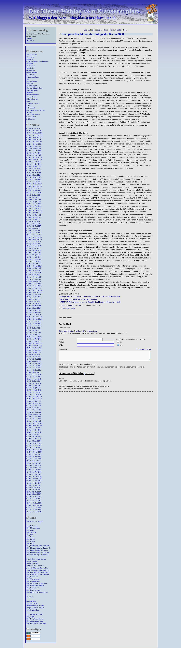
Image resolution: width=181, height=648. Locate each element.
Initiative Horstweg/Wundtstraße (37, 554)
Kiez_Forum (30, 539)
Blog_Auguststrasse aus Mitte (36, 583)
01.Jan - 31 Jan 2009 (33, 447)
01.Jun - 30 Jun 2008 (33, 463)
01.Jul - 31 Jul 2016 (33, 248)
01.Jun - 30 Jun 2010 (33, 410)
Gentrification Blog (32, 610)
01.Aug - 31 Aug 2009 (33, 432)
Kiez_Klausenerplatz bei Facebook (38, 548)
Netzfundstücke (31, 97)
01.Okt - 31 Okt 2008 (33, 454)
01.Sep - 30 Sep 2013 (33, 323)
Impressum (30, 40)
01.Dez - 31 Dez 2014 (34, 290)
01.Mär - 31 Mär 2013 (33, 337)
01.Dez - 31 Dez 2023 (34, 133)
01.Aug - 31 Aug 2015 (33, 272)
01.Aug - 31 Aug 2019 (33, 166)
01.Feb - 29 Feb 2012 (33, 366)
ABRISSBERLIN (31, 603)
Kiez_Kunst (30, 543)
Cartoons (29, 59)
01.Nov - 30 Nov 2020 (34, 144)
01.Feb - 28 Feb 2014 (33, 312)
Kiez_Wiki (29, 535)
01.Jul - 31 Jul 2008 (33, 461)
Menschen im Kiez (32, 94)
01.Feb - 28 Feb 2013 (33, 339)
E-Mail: (61, 342)
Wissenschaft (31, 117)
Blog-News (30, 57)
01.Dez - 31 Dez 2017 (34, 210)
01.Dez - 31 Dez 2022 (34, 135)
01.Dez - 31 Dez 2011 (33, 370)
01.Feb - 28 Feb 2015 (33, 286)
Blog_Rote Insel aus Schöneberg (37, 572)
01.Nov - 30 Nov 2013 (34, 319)
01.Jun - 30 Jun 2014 (33, 303)
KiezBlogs (29, 597)
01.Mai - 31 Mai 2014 (33, 306)
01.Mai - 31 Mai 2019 (33, 173)
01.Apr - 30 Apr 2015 (33, 281)
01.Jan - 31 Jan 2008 (33, 474)
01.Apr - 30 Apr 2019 (33, 175)
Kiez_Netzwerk (31, 526)
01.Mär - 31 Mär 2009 (33, 443)
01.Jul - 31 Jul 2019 (33, 168)
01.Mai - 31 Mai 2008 (33, 465)
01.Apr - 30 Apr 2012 (33, 361)
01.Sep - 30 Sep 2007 (33, 483)
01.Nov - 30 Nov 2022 (34, 137)
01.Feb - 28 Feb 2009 (33, 445)
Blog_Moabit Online (33, 581)
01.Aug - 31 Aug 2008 (33, 458)
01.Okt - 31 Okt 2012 (33, 348)
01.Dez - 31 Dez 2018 (34, 184)
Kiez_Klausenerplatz (33, 528)
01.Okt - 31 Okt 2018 (33, 188)
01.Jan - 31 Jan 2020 (33, 155)
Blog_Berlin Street (32, 588)
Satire (28, 106)
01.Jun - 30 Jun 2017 (33, 224)
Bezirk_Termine (31, 561)
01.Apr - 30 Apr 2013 (33, 334)
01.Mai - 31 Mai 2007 (33, 492)
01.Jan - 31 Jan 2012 (33, 368)
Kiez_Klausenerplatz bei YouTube (37, 552)
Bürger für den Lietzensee (35, 566)
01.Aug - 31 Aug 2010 (33, 405)
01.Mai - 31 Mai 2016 (33, 253)
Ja (121, 342)
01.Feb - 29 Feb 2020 (33, 153)
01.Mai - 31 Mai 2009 (33, 439)
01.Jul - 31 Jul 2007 (33, 487)
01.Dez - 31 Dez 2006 (34, 503)
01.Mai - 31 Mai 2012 (33, 359)
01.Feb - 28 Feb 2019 (33, 179)
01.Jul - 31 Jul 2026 (33, 128)
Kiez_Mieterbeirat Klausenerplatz (37, 546)
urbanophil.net (31, 601)
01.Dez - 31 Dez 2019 (34, 157)
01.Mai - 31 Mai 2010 (33, 412)
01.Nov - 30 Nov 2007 (34, 479)
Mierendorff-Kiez (32, 563)
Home (106, 30)
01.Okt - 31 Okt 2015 (33, 268)
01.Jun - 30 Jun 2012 (33, 357)
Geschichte (30, 68)
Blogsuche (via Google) (34, 521)
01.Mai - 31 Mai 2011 (33, 385)
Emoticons (140, 349)
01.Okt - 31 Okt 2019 (33, 162)
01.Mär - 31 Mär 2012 (33, 363)
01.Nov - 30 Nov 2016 (34, 239)
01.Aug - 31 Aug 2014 (33, 299)
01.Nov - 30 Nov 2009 (34, 425)
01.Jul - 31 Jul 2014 (33, 301)
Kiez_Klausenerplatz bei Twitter (37, 550)
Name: (61, 340)
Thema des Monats (33, 114)
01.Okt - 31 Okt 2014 (33, 295)
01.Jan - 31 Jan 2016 (33, 261)
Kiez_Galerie (30, 541)
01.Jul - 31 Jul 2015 (33, 275)
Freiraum (29, 63)
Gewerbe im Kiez (32, 72)
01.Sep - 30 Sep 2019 (33, 164)
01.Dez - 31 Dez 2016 (34, 237)
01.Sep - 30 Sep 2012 (33, 350)
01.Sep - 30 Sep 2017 (33, 217)
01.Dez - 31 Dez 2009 (34, 423)
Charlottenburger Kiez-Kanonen (37, 61)
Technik (29, 112)
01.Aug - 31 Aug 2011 (33, 379)
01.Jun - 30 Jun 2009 (33, 436)
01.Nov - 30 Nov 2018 (34, 186)
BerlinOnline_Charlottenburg (36, 559)
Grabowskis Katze (32, 77)
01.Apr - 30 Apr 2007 (33, 494)
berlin (65, 308)
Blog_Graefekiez (32, 577)
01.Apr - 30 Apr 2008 (33, 467)
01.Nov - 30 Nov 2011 (33, 372)
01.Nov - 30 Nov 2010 (34, 399)
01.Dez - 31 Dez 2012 (34, 343)
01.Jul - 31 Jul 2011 (33, 381)
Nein (121, 345)
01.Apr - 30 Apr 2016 (33, 255)
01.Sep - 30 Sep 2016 (33, 244)
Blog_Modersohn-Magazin (35, 585)
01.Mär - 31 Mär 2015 (33, 283)
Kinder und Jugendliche (34, 88)
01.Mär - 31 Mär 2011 (33, 390)
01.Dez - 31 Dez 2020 (34, 142)
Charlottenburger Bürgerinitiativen (37, 570)
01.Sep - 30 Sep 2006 (33, 509)
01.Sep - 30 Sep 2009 (33, 430)
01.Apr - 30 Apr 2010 (33, 414)
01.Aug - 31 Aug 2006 (33, 512)
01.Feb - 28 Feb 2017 (33, 232)
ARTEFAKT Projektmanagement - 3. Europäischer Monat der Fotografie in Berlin (90, 302)
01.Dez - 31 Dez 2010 (34, 396)
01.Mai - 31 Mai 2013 (33, 332)
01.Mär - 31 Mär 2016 (33, 257)
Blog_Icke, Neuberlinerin (34, 619)
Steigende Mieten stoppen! (35, 608)
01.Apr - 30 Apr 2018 (33, 202)
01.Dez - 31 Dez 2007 (34, 476)
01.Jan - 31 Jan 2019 (33, 182)
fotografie (71, 308)
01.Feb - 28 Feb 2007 (33, 498)
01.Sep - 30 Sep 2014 (33, 297)
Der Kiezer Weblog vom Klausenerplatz (84, 11)
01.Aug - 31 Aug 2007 (33, 485)
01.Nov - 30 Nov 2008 (34, 452)
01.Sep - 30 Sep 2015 (33, 270)
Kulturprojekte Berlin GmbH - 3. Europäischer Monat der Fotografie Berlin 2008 (90, 297)
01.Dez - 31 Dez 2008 (34, 450)
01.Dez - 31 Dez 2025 (34, 131)
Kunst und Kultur (32, 90)
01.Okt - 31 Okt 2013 (33, 321)
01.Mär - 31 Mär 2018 (33, 204)
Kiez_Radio (30, 537)
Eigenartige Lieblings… (93, 30)
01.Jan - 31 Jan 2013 (33, 341)
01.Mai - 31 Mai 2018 (33, 199)
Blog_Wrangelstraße (33, 579)
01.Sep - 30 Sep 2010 (33, 403)
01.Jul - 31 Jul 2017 (33, 221)
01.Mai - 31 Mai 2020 (33, 146)
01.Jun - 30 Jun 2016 (33, 250)
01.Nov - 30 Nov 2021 (34, 139)
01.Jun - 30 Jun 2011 (33, 383)
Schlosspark (30, 108)
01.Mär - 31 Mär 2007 (33, 496)
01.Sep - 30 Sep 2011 (33, 377)
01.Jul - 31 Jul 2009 (33, 434)
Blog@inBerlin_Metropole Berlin (37, 592)
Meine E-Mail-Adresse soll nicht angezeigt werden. (92, 381)
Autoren (29, 38)
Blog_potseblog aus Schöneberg (37, 574)
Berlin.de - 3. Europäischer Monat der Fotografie (78, 299)
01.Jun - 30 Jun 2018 (33, 197)
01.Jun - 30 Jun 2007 (33, 490)
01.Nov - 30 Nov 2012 (34, 345)
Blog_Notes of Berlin (33, 590)
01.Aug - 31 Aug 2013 (33, 326)
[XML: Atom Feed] (33, 640)
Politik (28, 101)
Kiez (27, 79)
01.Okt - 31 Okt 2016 (33, 241)
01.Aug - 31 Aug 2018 (33, 193)
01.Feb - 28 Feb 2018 (33, 206)
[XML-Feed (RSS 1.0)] (33, 637)
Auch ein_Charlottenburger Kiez (37, 568)
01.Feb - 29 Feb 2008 (33, 472)
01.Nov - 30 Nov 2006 (34, 505)
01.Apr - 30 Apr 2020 (33, 148)
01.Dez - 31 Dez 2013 (34, 317)
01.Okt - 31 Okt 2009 (33, 428)
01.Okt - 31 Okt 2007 (33, 481)
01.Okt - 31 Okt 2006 (33, 507)
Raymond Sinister (32, 103)
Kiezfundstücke (31, 81)
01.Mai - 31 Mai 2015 (33, 279)
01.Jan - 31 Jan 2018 (33, 208)
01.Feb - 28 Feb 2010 (33, 419)
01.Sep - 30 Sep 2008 (33, 456)
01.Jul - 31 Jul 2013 (33, 328)
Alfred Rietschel (31, 55)
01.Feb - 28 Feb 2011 (33, 392)
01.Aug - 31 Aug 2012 (33, 352)
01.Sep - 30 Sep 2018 (33, 190)
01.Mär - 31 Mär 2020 (33, 151)
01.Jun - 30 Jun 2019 (33, 170)
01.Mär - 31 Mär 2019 (33, 177)
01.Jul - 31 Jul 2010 (33, 408)
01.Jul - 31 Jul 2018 (33, 195)
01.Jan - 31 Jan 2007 (33, 501)
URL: (61, 345)
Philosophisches (32, 99)
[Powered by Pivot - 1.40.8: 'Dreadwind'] (33, 633)
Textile (148, 349)
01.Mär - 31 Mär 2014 (33, 310)
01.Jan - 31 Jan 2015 (33, 288)
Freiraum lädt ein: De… (118, 30)
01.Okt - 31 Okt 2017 (33, 215)
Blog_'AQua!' (30, 616)
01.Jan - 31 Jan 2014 (33, 315)
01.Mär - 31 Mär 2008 (33, 470)
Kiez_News (30, 530)
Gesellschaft (30, 70)
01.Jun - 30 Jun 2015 (33, 277)
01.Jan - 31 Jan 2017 (33, 235)
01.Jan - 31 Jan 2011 (33, 394)
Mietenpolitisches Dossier (35, 605)
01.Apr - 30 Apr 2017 (33, 228)
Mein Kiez (29, 92)
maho (63, 306)
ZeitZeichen (30, 119)
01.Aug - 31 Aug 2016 (33, 246)
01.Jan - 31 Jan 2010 (33, 421)
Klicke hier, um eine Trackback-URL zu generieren (78, 331)
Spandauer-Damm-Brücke (35, 110)
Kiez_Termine (31, 532)
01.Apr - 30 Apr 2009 (33, 441)
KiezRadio (29, 83)
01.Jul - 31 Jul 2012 (33, 354)
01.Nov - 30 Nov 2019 (34, 159)
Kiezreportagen (31, 86)
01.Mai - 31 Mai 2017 (33, 226)
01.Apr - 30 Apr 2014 (33, 308)
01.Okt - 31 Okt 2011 (33, 374)
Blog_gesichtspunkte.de (34, 621)
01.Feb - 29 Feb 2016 (33, 259)
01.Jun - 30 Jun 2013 (33, 330)
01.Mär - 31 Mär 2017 (33, 230)
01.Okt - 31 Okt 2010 (33, 401)
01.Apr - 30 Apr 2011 (33, 388)
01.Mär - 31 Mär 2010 (33, 416)
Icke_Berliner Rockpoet (34, 614)
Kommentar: (63, 349)
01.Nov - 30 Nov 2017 (34, 213)
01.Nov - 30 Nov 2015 (34, 266)
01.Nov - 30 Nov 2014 (34, 292)
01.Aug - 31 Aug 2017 (33, 219)
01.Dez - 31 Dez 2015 (34, 264)
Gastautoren (30, 66)
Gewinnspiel (30, 75)
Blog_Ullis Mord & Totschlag (36, 623)
